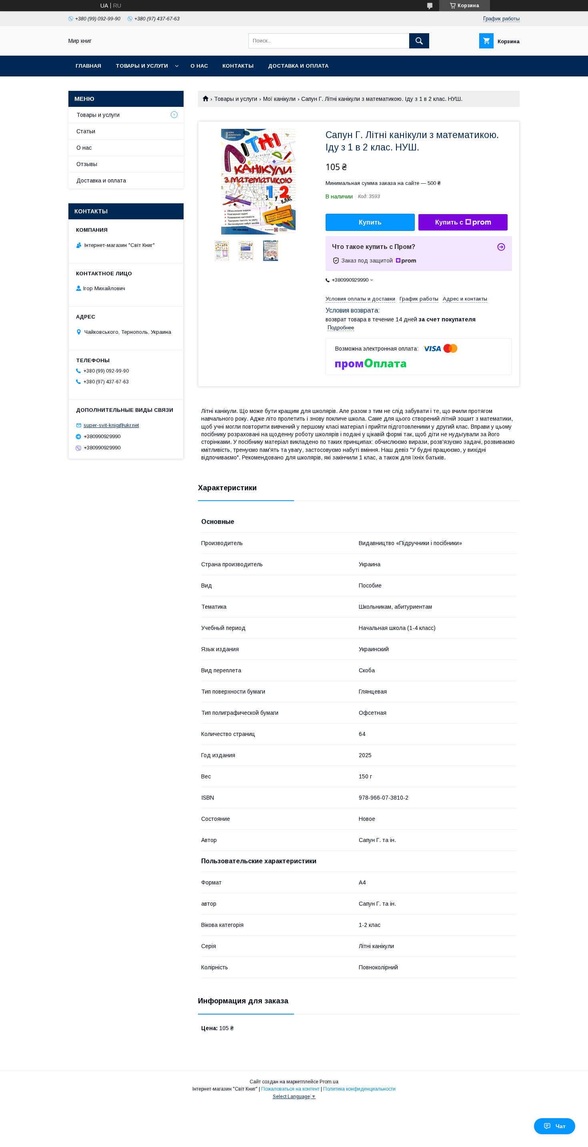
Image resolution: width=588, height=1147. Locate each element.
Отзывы (86, 164)
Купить (370, 222)
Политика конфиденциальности (359, 1089)
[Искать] (419, 40)
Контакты (238, 66)
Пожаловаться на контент (290, 1089)
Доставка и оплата (298, 66)
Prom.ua (329, 1082)
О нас (199, 66)
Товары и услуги (142, 66)
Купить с (449, 222)
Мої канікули (279, 99)
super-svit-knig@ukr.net (111, 425)
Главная (88, 66)
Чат (561, 1126)
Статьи (85, 131)
